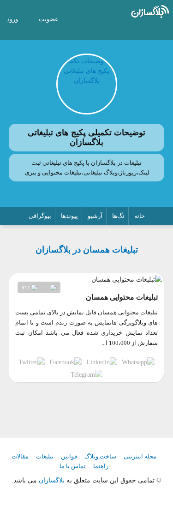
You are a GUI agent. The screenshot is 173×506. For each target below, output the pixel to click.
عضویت (49, 19)
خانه (139, 215)
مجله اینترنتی (140, 456)
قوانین (69, 456)
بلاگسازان (51, 480)
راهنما (100, 466)
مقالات (20, 456)
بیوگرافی (40, 215)
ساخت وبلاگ (100, 456)
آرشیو (95, 215)
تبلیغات (45, 456)
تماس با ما (73, 466)
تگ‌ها (118, 215)
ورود (12, 19)
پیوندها (69, 215)
